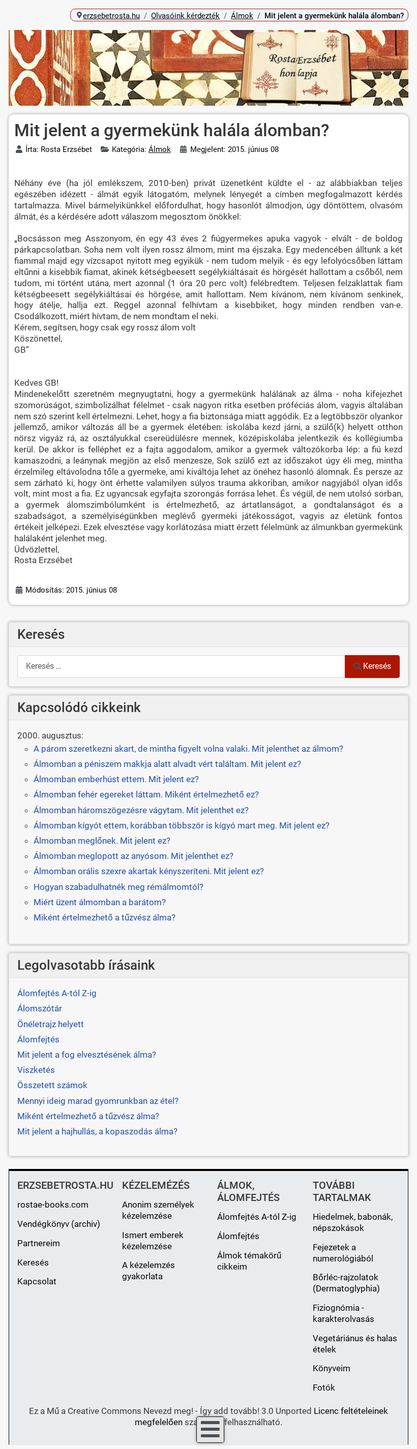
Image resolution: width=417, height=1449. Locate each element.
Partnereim (38, 1243)
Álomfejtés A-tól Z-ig (256, 1217)
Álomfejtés (238, 1236)
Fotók (324, 1387)
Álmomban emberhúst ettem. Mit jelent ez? (116, 779)
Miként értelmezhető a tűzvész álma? (104, 917)
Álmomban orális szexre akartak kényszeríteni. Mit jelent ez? (149, 871)
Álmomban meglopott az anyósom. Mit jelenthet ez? (133, 856)
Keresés (377, 666)
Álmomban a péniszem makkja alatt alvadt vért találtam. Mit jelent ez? (167, 764)
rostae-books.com (52, 1204)
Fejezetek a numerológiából (343, 1252)
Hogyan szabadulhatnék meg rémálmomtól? (118, 887)
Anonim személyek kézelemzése (158, 1210)
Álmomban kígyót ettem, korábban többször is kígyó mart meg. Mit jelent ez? (182, 825)
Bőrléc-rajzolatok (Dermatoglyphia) (346, 1282)
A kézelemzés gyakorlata (148, 1270)
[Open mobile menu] (210, 1429)
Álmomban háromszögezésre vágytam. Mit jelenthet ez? (141, 810)
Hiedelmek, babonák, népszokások (353, 1222)
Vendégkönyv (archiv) (58, 1224)
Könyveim (331, 1368)
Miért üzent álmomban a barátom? (100, 902)
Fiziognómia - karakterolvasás (343, 1313)
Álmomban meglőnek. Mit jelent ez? (102, 841)
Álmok (159, 149)
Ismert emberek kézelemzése (153, 1240)
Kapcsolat (36, 1281)
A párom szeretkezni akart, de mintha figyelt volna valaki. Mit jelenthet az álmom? (188, 749)
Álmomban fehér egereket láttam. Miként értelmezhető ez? (146, 794)
